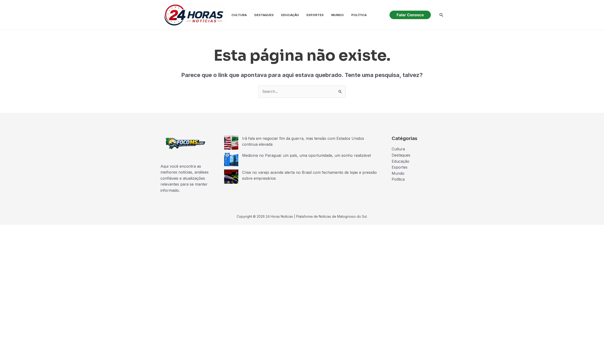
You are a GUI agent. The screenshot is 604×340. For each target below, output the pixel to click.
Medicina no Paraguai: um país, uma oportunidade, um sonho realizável (306, 155)
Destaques (264, 15)
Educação (290, 15)
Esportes (315, 15)
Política (359, 15)
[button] (410, 15)
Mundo (337, 15)
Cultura (239, 15)
